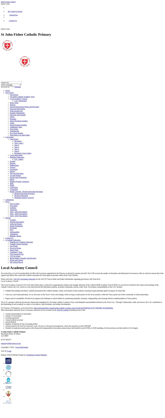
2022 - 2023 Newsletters (18, 214)
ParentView (13, 15)
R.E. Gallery (18, 159)
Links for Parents (16, 224)
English (12, 161)
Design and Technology (18, 177)
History (12, 171)
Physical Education (16, 173)
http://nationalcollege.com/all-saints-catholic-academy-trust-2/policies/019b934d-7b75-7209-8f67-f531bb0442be (73, 308)
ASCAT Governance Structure (24, 279)
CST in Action (15, 256)
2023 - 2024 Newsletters (18, 212)
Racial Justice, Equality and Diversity (23, 258)
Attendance (14, 234)
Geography (14, 169)
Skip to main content (8, 2)
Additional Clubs (16, 127)
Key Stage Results (16, 133)
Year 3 (16, 145)
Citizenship (14, 188)
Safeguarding (14, 232)
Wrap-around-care (16, 111)
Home (7, 91)
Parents (8, 218)
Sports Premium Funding (19, 121)
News (7, 202)
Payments (13, 228)
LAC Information (20, 101)
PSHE (12, 186)
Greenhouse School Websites (36, 355)
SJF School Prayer (16, 262)
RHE (12, 183)
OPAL (12, 117)
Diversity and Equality (18, 115)
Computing (14, 190)
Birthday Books (15, 236)
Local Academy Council (18, 99)
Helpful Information (17, 222)
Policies (12, 105)
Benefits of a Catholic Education (21, 242)
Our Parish (14, 246)
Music (12, 179)
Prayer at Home (15, 248)
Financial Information (17, 109)
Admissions (9, 200)
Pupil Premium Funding (18, 125)
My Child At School (15, 11)
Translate (17, 87)
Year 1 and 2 (18, 143)
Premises (13, 119)
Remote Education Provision (24, 194)
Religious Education (17, 157)
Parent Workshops (16, 226)
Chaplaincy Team (16, 252)
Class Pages (14, 139)
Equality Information (17, 113)
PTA (11, 230)
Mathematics (14, 165)
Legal (9, 351)
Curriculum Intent (16, 155)
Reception (18, 141)
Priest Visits (14, 250)
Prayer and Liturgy (16, 260)
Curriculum (9, 137)
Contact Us (13, 21)
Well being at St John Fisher (20, 135)
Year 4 (16, 147)
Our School (9, 93)
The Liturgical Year (17, 254)
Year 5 (16, 149)
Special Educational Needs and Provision (24, 107)
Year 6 (16, 151)
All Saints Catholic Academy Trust (22, 97)
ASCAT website (63, 310)
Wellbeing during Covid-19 (24, 198)
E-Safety (13, 220)
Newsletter (14, 206)
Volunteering (14, 131)
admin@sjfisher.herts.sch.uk (11, 343)
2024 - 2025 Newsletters (18, 216)
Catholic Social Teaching (19, 244)
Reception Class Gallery (23, 153)
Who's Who (14, 103)
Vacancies (13, 210)
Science (12, 167)
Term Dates (14, 129)
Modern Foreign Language (19, 181)
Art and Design (15, 175)
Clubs (12, 123)
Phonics (12, 163)
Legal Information (21, 347)
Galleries (13, 208)
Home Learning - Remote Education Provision (26, 192)
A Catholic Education (13, 240)
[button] (11, 27)
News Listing (14, 204)
